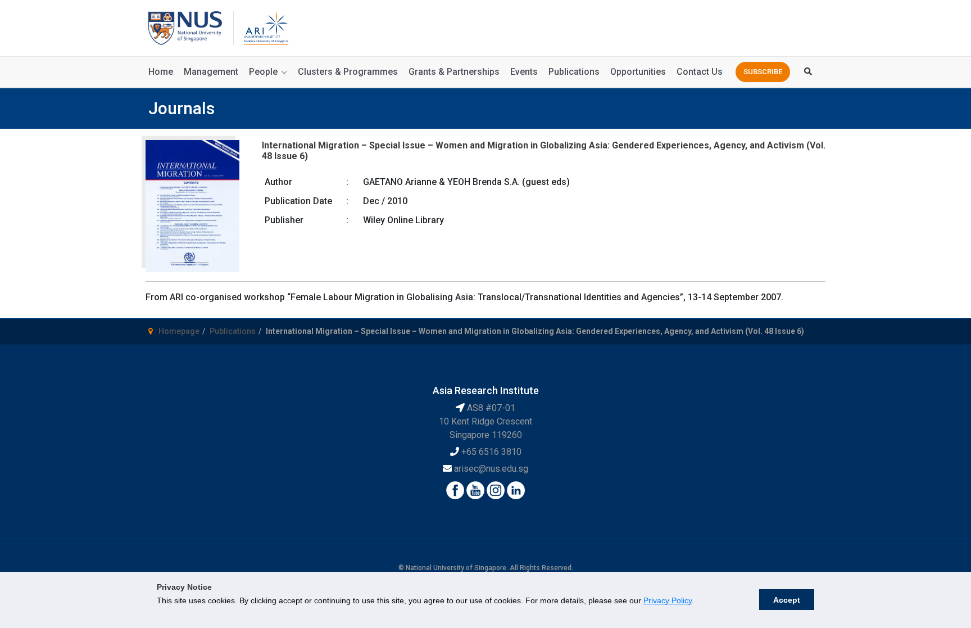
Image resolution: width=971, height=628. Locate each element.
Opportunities (638, 71)
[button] (763, 72)
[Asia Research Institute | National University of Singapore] (265, 27)
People (263, 71)
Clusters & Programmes (348, 71)
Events (524, 71)
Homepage (178, 331)
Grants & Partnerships (454, 71)
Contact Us (700, 71)
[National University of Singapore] (185, 27)
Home (160, 71)
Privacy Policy (667, 600)
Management (211, 71)
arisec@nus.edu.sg (491, 468)
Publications (574, 71)
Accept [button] (786, 599)
